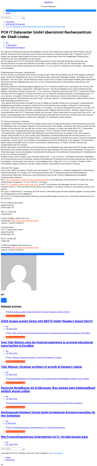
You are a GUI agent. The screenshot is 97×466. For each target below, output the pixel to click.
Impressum (10, 459)
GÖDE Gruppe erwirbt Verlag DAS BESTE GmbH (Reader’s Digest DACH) (47, 321)
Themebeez (58, 453)
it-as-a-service (12, 254)
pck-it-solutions (44, 254)
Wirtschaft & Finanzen (15, 47)
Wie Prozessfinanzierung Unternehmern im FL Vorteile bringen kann (44, 436)
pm (7, 43)
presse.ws (48, 2)
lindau (20, 254)
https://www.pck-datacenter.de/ (25, 220)
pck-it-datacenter (30, 254)
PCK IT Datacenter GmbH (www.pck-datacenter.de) (26, 179)
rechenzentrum (57, 254)
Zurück (4, 299)
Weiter (4, 301)
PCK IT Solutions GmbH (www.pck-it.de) (21, 184)
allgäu (3, 254)
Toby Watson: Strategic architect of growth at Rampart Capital (41, 366)
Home (8, 13)
